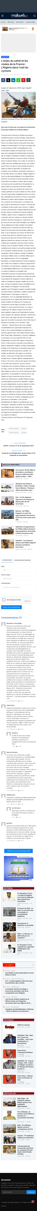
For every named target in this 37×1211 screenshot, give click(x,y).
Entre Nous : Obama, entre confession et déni (25, 1078)
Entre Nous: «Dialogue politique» (25, 1051)
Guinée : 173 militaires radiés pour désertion (25, 1137)
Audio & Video (30, 22)
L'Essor (17, 492)
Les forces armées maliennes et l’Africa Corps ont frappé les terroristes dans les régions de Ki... (18, 1001)
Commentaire (5, 583)
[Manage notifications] (32, 1201)
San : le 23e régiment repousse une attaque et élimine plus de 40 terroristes (24, 500)
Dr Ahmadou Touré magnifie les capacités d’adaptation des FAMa (25, 948)
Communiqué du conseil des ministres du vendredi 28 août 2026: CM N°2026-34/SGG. (25, 1150)
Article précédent (20, 443)
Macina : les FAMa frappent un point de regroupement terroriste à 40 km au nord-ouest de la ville (25, 515)
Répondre (14, 701)
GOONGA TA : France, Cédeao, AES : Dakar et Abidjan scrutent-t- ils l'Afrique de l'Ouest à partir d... (25, 1065)
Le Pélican (19, 940)
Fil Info (3, 22)
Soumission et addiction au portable (25, 924)
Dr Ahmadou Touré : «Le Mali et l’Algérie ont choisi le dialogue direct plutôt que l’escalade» (25, 897)
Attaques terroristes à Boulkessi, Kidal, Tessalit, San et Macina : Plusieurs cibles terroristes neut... (25, 487)
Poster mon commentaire (11, 607)
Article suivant (17, 450)
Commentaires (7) (11, 617)
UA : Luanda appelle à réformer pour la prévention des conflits (19, 982)
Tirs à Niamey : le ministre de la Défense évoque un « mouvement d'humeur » (25, 1116)
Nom (2, 566)
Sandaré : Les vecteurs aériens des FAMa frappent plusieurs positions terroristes (25, 543)
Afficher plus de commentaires (17, 851)
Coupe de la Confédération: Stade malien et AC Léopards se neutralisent (18, 454)
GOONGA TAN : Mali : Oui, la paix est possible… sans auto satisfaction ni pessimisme (25, 1039)
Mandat (23, 428)
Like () (21, 701)
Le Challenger (20, 1054)
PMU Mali (11, 22)
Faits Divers (20, 22)
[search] (34, 16)
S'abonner (31, 1192)
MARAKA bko (11, 795)
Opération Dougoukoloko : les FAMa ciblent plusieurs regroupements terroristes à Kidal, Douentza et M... (25, 530)
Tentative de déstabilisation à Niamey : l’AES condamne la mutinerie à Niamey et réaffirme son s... (19, 1011)
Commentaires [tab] (7, 560)
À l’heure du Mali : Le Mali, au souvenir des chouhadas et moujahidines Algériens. (25, 912)
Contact (3, 1206)
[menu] (2, 16)
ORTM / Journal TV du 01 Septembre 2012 (18, 446)
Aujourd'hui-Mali (21, 1045)
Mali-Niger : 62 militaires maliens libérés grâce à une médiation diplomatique (24, 1102)
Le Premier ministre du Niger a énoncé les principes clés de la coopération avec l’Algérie (16, 991)
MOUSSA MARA (13, 428)
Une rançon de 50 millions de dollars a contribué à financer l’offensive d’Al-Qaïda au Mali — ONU (25, 473)
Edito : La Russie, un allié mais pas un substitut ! (25, 936)
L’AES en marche (23, 1025)
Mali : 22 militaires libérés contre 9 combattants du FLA (25, 1127)
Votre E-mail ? (5, 575)
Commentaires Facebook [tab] (22, 560)
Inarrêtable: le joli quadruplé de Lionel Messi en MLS (19, 974)
